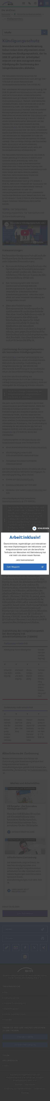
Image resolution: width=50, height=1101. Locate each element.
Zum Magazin (13, 567)
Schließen (43, 528)
